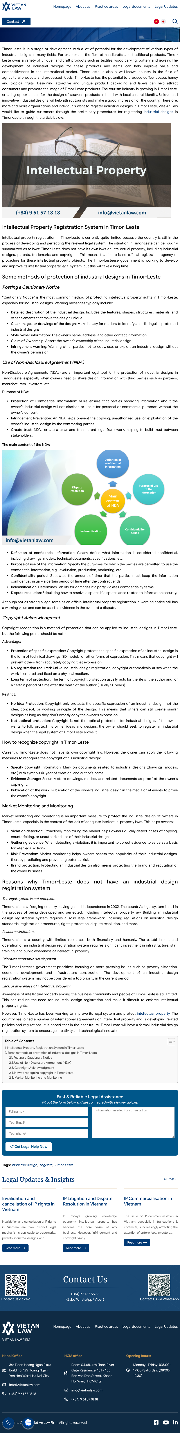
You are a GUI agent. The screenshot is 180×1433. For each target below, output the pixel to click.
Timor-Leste (64, 1165)
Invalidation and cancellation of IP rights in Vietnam (28, 1204)
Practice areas (106, 6)
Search (175, 21)
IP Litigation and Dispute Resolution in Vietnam (87, 1201)
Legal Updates (166, 6)
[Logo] (14, 6)
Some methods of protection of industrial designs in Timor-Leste (52, 1053)
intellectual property (153, 1013)
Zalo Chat (28, 1423)
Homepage (62, 6)
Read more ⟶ (15, 1248)
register (46, 1165)
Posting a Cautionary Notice (32, 1058)
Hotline (8, 1423)
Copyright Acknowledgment (34, 1068)
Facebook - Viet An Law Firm (156, 1423)
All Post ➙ (171, 1179)
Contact (16, 21)
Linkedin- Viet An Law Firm (175, 1423)
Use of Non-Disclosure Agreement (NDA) (42, 1063)
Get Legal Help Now (30, 1147)
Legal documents (136, 6)
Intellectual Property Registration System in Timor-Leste (45, 1048)
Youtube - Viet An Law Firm (166, 1423)
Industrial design (24, 1165)
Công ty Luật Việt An (156, 21)
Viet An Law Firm (163, 21)
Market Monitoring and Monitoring (38, 1078)
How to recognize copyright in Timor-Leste (44, 1073)
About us (83, 6)
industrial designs (158, 112)
